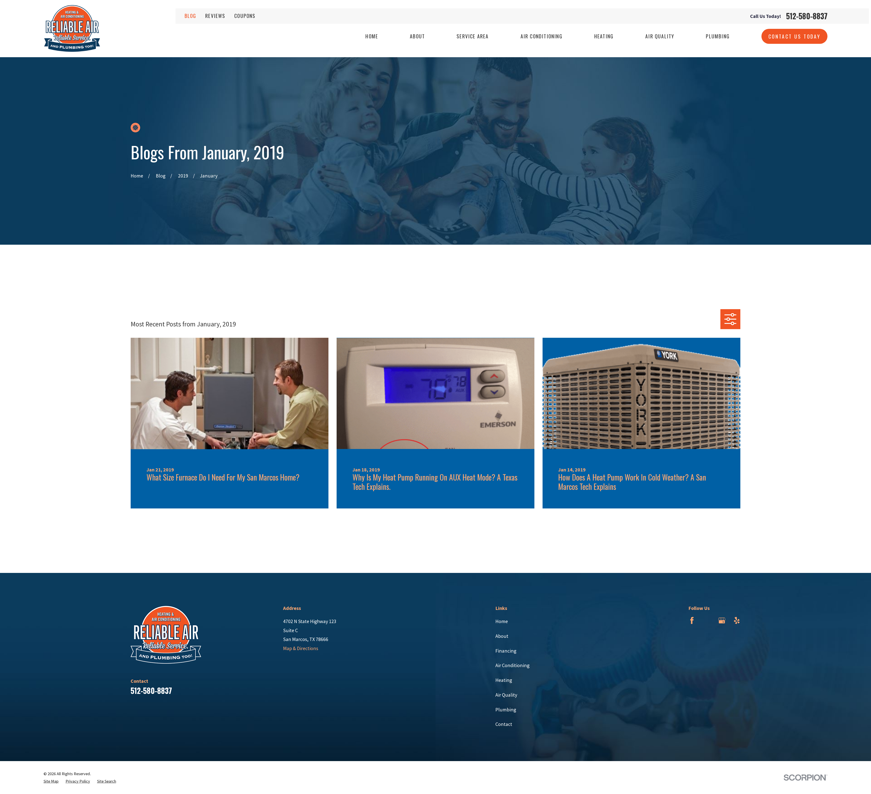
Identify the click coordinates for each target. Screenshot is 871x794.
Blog (190, 15)
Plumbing (505, 709)
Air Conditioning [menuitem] (542, 36)
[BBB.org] (706, 620)
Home (501, 621)
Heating (503, 680)
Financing (505, 651)
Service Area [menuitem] (473, 36)
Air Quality (506, 695)
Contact (503, 724)
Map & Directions (300, 648)
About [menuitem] (417, 36)
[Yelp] (736, 620)
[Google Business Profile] (721, 620)
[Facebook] (691, 620)
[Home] (72, 28)
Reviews (215, 15)
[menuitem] (51, 781)
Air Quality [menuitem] (659, 36)
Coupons (244, 15)
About (501, 636)
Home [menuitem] (371, 36)
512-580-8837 (806, 16)
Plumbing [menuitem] (718, 36)
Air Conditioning (512, 665)
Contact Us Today (794, 36)
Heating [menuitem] (604, 36)
